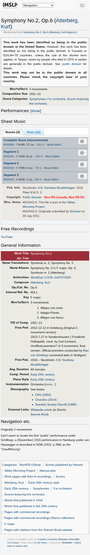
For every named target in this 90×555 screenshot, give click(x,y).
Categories (9, 464)
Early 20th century (43, 374)
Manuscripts (48, 470)
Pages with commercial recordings (27, 512)
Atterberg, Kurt (40, 282)
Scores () (12, 132)
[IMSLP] (11, 5)
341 (39, 144)
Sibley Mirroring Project (19, 470)
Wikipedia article (41, 409)
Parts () (34, 132)
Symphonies (37, 99)
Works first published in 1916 (23, 500)
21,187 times (40, 542)
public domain (71, 64)
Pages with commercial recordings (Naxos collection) (39, 518)
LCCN (49, 277)
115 (37, 156)
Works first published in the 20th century (31, 506)
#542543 (9, 156)
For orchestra (56, 99)
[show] (35, 111)
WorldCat (37, 277)
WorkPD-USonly (30, 464)
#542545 (9, 179)
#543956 (9, 144)
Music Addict (54, 144)
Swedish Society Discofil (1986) (56, 404)
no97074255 (62, 277)
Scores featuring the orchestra (24, 494)
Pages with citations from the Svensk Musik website (38, 529)
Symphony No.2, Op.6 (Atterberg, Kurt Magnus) (49, 32)
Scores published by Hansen (64, 464)
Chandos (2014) (46, 399)
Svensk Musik (40, 414)
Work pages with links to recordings (27, 476)
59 (36, 179)
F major (9, 524)
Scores (60, 476)
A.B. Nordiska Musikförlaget (56, 187)
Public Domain (32, 197)
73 (36, 168)
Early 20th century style (43, 482)
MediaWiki (67, 542)
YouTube (7, 237)
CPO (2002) (43, 394)
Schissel (75, 211)
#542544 (9, 168)
